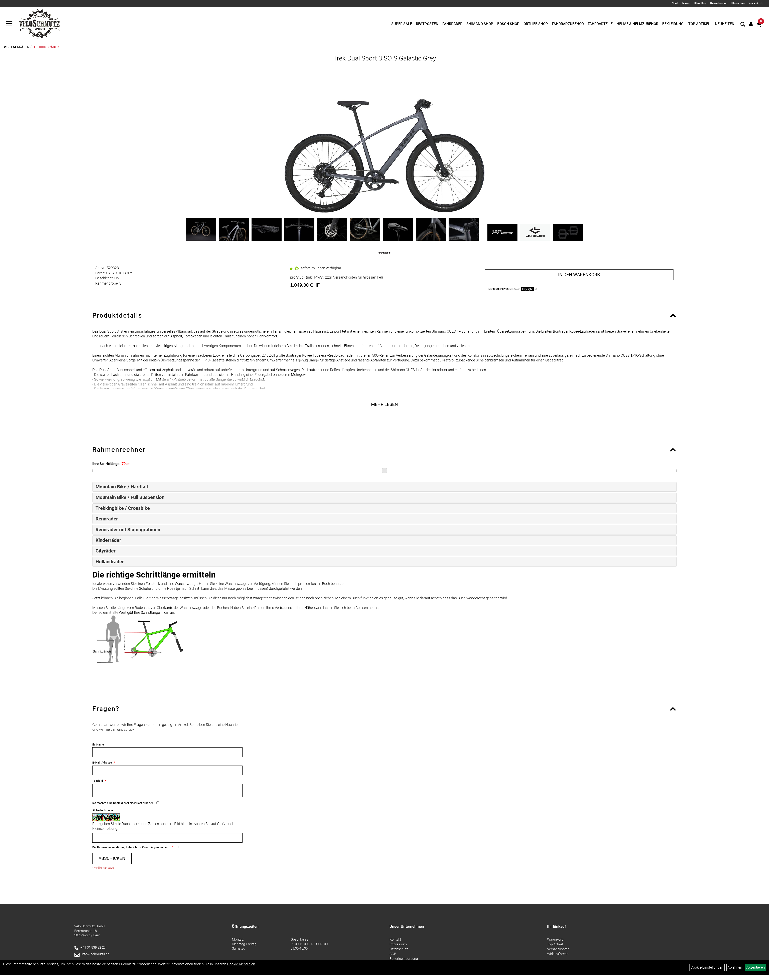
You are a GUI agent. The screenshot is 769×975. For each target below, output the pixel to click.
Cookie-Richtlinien (241, 964)
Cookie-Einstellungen (706, 967)
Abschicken (112, 858)
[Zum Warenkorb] (759, 25)
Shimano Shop (479, 24)
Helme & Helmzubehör (637, 24)
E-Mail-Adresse (102, 762)
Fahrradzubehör (568, 24)
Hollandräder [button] (110, 561)
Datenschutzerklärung (111, 847)
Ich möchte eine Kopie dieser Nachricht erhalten (123, 803)
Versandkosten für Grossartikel (357, 277)
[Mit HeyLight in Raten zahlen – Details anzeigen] (536, 289)
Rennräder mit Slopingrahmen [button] (128, 529)
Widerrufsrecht (558, 954)
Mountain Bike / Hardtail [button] (122, 487)
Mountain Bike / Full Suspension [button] (130, 497)
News (686, 3)
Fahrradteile (600, 24)
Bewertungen (718, 3)
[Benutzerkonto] (751, 23)
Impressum (398, 944)
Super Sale (401, 24)
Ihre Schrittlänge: (106, 464)
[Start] (5, 47)
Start (675, 3)
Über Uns (700, 3)
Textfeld (97, 780)
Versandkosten (558, 949)
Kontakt (395, 939)
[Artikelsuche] (742, 25)
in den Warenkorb (579, 274)
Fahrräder (452, 24)
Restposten (427, 24)
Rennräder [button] (107, 519)
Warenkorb (756, 3)
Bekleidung (672, 24)
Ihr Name (98, 744)
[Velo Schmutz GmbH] (39, 24)
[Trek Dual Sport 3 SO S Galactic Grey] (384, 139)
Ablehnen (735, 967)
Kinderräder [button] (108, 540)
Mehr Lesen (384, 404)
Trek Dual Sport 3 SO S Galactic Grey (384, 58)
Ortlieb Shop (535, 24)
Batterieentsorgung (404, 959)
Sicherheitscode (102, 810)
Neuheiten (724, 24)
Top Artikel (699, 24)
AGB (393, 954)
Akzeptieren (755, 967)
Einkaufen (738, 3)
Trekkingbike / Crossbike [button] (123, 508)
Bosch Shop (508, 24)
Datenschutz (399, 949)
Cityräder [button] (106, 551)
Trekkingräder (46, 47)
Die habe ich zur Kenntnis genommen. (131, 847)
